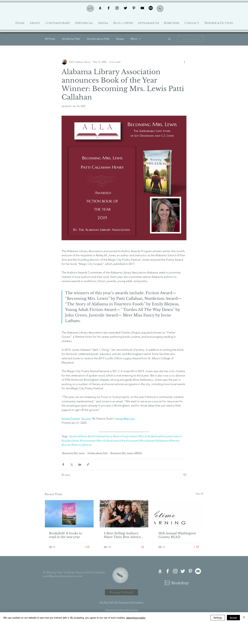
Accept (233, 617)
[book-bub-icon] (151, 8)
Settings (217, 617)
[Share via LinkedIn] (79, 464)
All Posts (50, 38)
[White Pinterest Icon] (190, 571)
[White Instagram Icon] (175, 571)
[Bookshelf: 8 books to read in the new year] (69, 513)
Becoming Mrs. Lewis (73, 452)
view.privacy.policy (135, 617)
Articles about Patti (98, 38)
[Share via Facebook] (63, 464)
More (134, 38)
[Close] (244, 617)
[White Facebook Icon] (168, 571)
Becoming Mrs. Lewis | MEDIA (126, 452)
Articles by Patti (71, 38)
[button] (169, 38)
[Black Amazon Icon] (100, 8)
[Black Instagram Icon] (117, 8)
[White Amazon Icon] (160, 571)
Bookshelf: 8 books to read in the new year (65, 535)
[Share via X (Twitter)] (71, 464)
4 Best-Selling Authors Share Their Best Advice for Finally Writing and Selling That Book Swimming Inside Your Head (122, 535)
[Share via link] (88, 464)
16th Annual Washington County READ (177, 535)
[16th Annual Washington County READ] (178, 513)
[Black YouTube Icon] (142, 8)
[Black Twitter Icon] (125, 8)
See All (199, 493)
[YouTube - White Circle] (198, 571)
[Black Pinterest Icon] (134, 8)
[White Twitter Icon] (183, 571)
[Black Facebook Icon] (108, 8)
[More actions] (184, 62)
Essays (120, 38)
